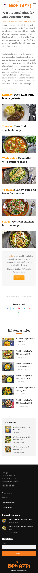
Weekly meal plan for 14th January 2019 (24, 377)
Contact (4, 498)
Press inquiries (7, 508)
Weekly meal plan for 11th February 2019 (22, 448)
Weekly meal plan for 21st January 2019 (24, 364)
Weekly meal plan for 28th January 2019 (24, 352)
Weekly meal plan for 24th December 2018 (24, 401)
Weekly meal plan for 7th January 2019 (26, 389)
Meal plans (12, 21)
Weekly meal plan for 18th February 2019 (22, 438)
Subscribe (9, 256)
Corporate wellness (8, 503)
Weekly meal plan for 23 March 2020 (25, 340)
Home (4, 21)
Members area (7, 493)
